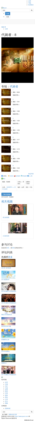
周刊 (6, 397)
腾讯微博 (24, 176)
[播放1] (6, 92)
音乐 (6, 401)
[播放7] (6, 149)
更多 (10, 256)
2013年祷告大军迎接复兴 (8, 303)
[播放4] (6, 121)
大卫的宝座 (6, 236)
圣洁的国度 (6, 217)
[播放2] (6, 102)
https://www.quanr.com (21, 416)
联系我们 (31, 5)
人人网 (30, 176)
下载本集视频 (6, 194)
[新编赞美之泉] (8, 333)
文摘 (6, 384)
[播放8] (6, 158)
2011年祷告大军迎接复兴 (8, 375)
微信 (4, 178)
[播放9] (6, 168)
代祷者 (14, 86)
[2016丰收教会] (8, 346)
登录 (7, 17)
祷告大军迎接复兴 (6, 314)
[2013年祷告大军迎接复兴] (8, 298)
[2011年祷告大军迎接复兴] (8, 369)
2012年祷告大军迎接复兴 (8, 291)
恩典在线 (7, 408)
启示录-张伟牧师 (6, 268)
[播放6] (6, 139)
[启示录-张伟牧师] (8, 263)
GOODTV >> (10, 187)
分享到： (5, 176)
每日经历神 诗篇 (6, 326)
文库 (6, 394)
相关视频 (7, 201)
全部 (6, 29)
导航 (29, 3)
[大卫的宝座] (17, 228)
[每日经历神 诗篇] (8, 321)
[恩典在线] (3, 8)
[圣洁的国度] (17, 209)
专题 (6, 388)
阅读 (6, 392)
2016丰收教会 (5, 351)
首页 (29, 1)
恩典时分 (4, 363)
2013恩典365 (5, 279)
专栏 (6, 386)
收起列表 (31, 174)
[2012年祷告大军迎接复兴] (8, 286)
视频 (2, 27)
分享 (6, 399)
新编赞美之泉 (5, 339)
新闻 (6, 390)
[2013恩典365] (8, 274)
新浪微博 (18, 176)
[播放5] (6, 130)
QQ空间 (12, 176)
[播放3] (6, 111)
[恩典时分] (8, 358)
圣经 (15, 414)
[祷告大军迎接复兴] (8, 309)
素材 (6, 395)
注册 (7, 14)
